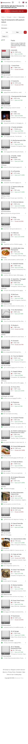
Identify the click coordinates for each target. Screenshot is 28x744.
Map (17, 32)
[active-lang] (23, 2)
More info (13, 47)
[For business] (12, 2)
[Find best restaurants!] (5, 2)
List (7, 32)
